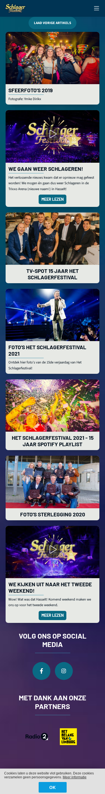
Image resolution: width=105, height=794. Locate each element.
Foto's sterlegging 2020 (52, 514)
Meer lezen (52, 199)
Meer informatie (75, 777)
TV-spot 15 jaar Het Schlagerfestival (52, 274)
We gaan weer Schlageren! (45, 169)
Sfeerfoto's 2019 (30, 90)
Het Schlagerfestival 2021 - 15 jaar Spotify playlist (53, 440)
